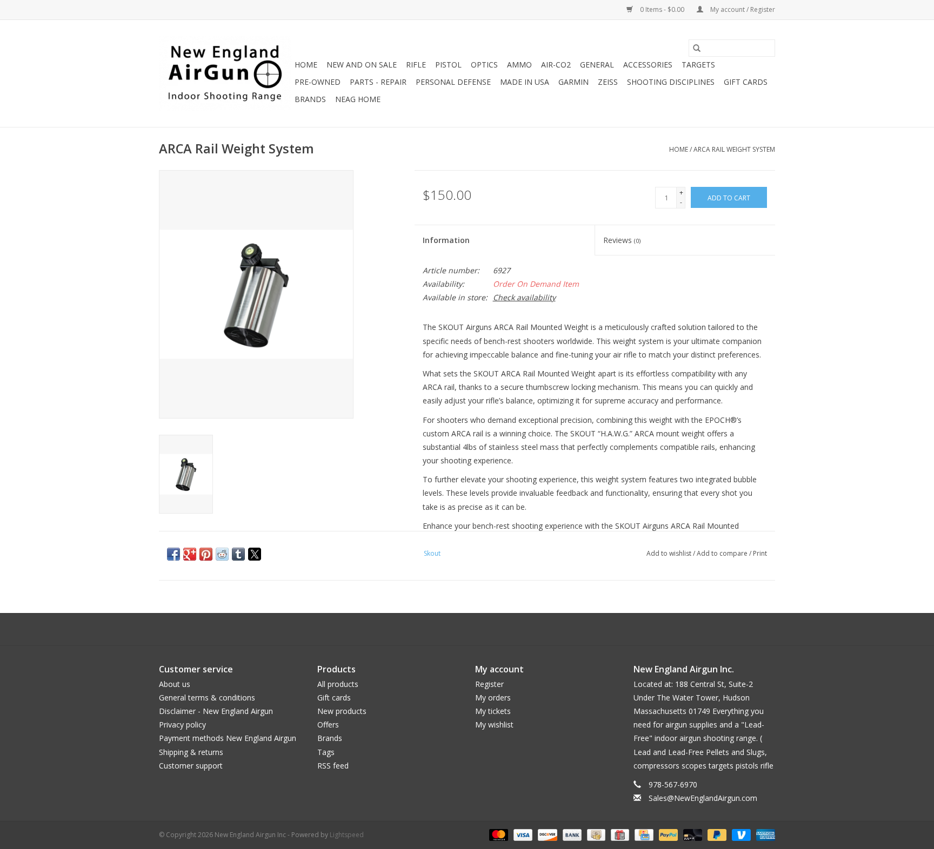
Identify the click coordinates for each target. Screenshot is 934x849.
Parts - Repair (378, 82)
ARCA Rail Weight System (734, 149)
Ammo (519, 64)
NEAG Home (358, 99)
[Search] (697, 48)
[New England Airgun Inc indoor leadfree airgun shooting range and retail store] (225, 73)
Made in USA (524, 82)
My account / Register (742, 9)
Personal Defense (453, 82)
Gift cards (746, 82)
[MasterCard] (497, 834)
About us (174, 684)
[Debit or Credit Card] (691, 834)
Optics (484, 64)
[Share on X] (254, 554)
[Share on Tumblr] (238, 554)
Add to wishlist (669, 553)
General (597, 64)
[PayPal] (667, 834)
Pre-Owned (318, 82)
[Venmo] (740, 834)
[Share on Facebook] (173, 554)
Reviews (622, 240)
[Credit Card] (643, 834)
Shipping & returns (191, 752)
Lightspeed (347, 834)
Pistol (448, 64)
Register (489, 684)
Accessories (647, 64)
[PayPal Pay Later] (716, 834)
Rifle (416, 64)
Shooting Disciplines (671, 82)
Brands (310, 99)
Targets (698, 64)
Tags (326, 752)
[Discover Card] (546, 834)
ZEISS (608, 82)
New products (341, 711)
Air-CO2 (556, 64)
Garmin (573, 82)
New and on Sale (361, 64)
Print (760, 553)
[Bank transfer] (571, 834)
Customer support (191, 765)
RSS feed (333, 765)
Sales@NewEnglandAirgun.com (703, 798)
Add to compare (723, 553)
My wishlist (494, 724)
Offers (328, 724)
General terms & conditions (207, 697)
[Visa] (522, 834)
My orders (493, 697)
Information (446, 240)
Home (306, 64)
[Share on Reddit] (222, 554)
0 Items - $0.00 (662, 9)
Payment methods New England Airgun (227, 738)
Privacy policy (182, 724)
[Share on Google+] (189, 554)
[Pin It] (205, 554)
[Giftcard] (619, 834)
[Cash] (595, 834)
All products (337, 684)
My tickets (493, 711)
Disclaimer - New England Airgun (216, 711)
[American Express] (763, 834)
